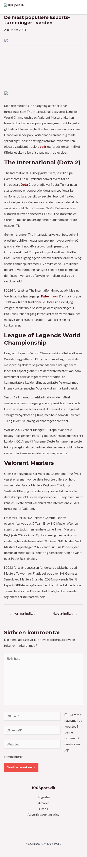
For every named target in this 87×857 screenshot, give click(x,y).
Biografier (44, 797)
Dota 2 (25, 184)
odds (43, 146)
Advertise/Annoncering (43, 814)
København (49, 296)
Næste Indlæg (64, 613)
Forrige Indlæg (22, 613)
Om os (43, 809)
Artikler (43, 803)
